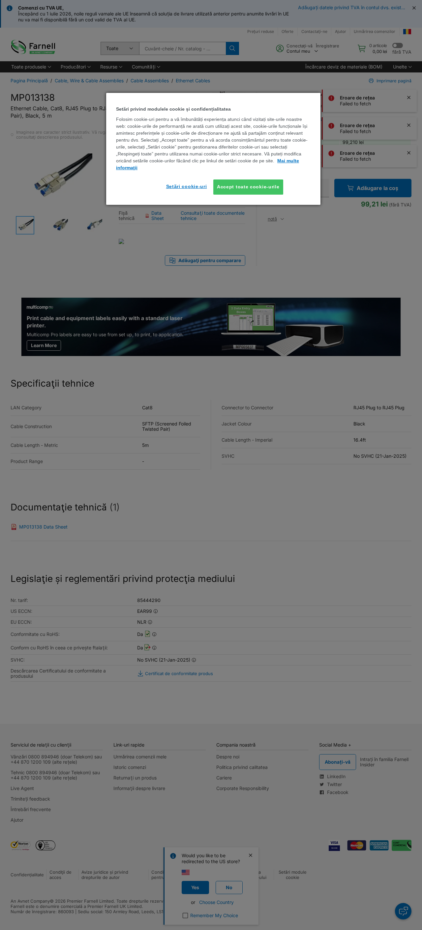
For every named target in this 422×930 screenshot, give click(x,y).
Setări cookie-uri (186, 186)
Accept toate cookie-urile (248, 186)
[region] (213, 149)
